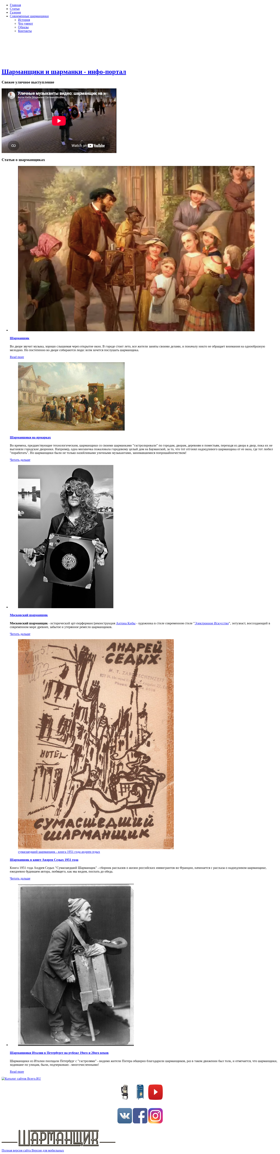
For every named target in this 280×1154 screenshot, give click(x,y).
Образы (23, 27)
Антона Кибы (125, 623)
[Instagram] (155, 1122)
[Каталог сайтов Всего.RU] (21, 1078)
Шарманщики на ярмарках (30, 437)
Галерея (15, 12)
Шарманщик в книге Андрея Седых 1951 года (44, 860)
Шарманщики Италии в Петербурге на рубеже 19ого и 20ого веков (59, 1053)
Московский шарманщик (29, 615)
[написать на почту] (140, 1098)
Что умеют (25, 23)
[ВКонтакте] (124, 1122)
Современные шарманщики (29, 16)
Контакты (25, 31)
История (24, 20)
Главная (15, 5)
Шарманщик (19, 338)
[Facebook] (140, 1122)
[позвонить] (124, 1098)
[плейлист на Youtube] (155, 1098)
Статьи (15, 8)
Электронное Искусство (212, 623)
